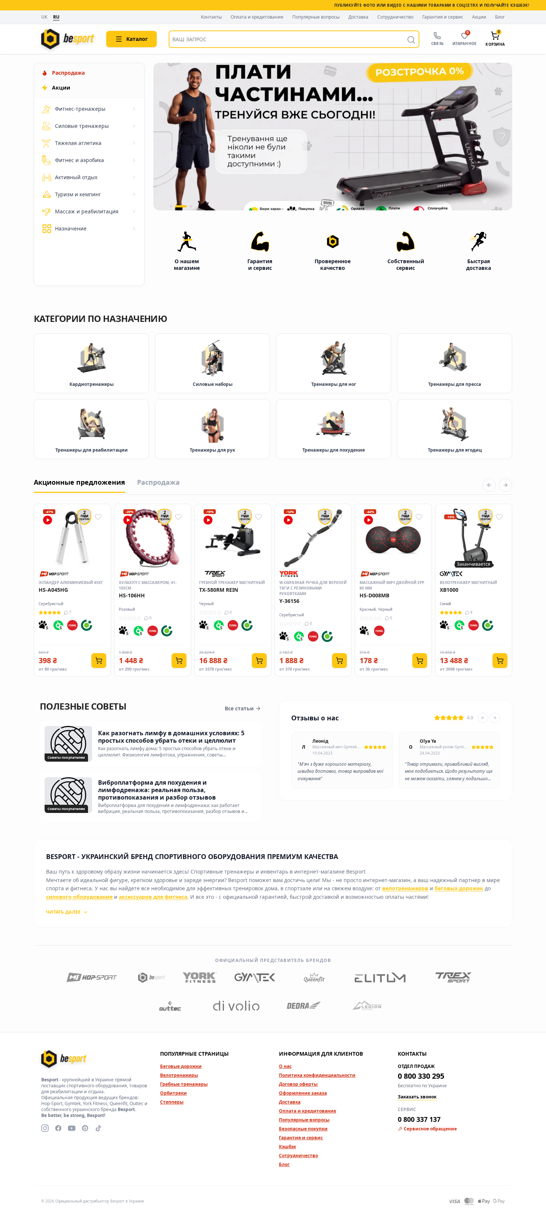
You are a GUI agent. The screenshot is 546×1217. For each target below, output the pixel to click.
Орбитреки (173, 1093)
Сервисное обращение (430, 1129)
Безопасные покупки (303, 1129)
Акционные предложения (79, 482)
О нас (285, 1066)
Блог (500, 17)
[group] (332, 136)
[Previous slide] (483, 718)
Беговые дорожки (181, 1066)
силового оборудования (79, 896)
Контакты (211, 17)
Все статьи (239, 708)
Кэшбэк (287, 1146)
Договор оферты (298, 1084)
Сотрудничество (395, 17)
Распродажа (158, 482)
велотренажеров (405, 888)
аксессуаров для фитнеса (153, 896)
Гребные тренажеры (184, 1084)
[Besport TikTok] (98, 1128)
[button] (171, 206)
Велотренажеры (179, 1075)
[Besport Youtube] (71, 1128)
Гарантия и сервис (442, 17)
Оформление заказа (303, 1093)
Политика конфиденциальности (317, 1075)
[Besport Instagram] (45, 1128)
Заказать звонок (417, 1097)
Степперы (171, 1102)
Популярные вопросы (315, 17)
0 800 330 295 (421, 1076)
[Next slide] (495, 718)
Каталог (137, 38)
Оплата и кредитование (257, 17)
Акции (479, 17)
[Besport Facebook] (58, 1128)
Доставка (358, 17)
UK (44, 17)
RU (56, 17)
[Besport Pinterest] (85, 1128)
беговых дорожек (459, 888)
